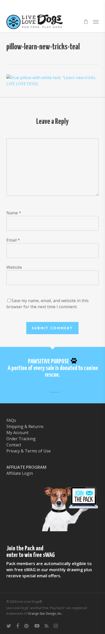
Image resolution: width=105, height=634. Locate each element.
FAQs (11, 420)
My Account (17, 432)
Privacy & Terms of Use (28, 451)
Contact (13, 445)
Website (14, 267)
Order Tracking (21, 438)
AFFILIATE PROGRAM (26, 467)
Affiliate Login (19, 473)
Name (13, 213)
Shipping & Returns (25, 426)
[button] (96, 21)
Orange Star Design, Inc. (45, 613)
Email (13, 240)
